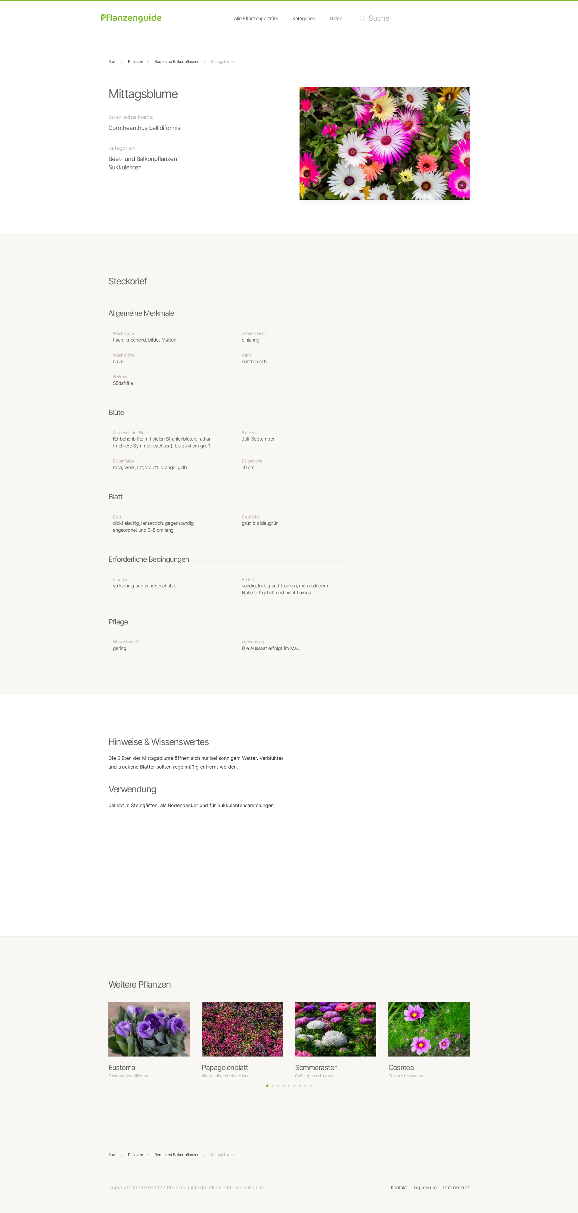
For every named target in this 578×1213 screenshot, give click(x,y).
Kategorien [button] (303, 18)
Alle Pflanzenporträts (256, 18)
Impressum (425, 1187)
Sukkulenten (124, 167)
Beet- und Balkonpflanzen (142, 158)
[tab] (267, 1086)
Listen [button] (336, 18)
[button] (385, 143)
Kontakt (399, 1187)
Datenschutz (456, 1187)
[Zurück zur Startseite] (131, 18)
